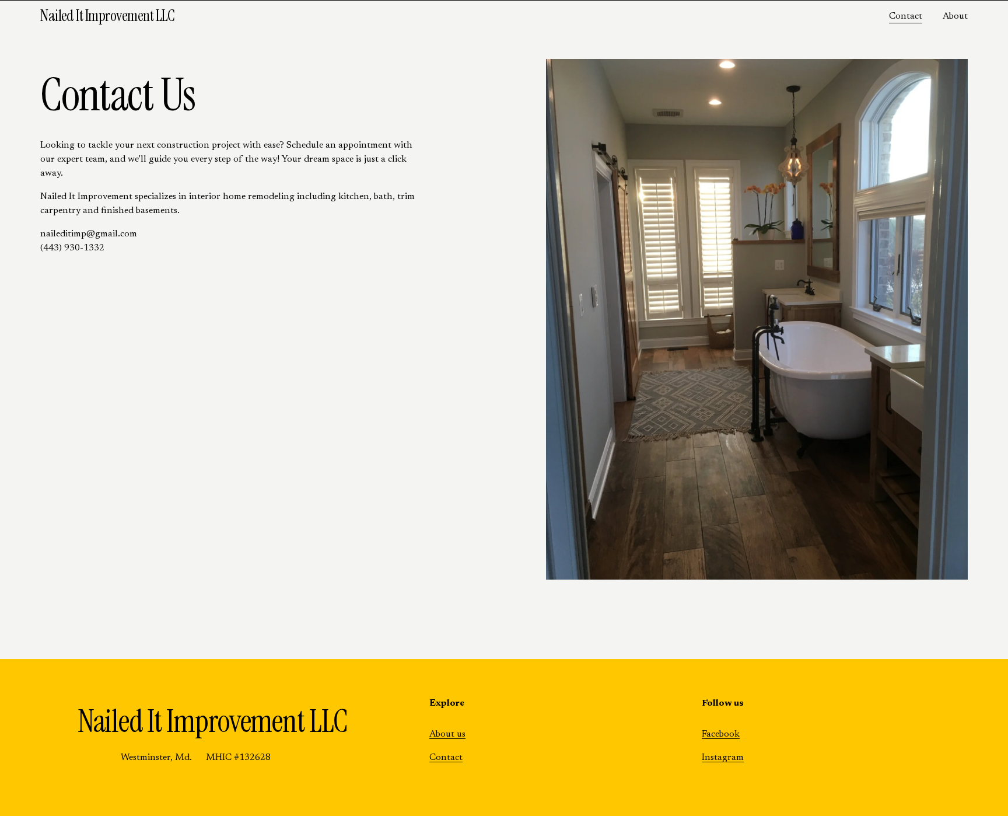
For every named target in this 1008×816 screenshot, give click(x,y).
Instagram (723, 757)
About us (447, 734)
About (955, 16)
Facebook (721, 734)
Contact (905, 16)
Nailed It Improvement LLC (107, 16)
